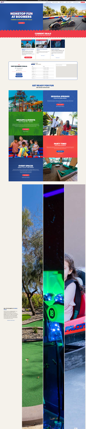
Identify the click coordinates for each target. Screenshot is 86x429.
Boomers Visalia (48, 2)
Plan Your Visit (75, 2)
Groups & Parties (68, 2)
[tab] (33, 64)
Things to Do (61, 2)
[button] (22, 313)
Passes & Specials (55, 2)
